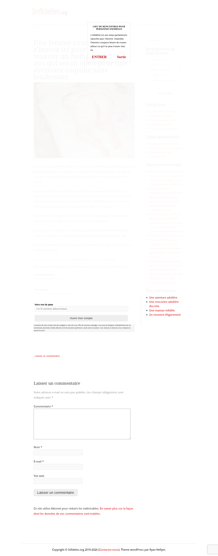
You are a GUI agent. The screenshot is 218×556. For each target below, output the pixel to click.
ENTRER (99, 57)
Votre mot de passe (44, 304)
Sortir (121, 57)
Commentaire (43, 406)
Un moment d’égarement (165, 314)
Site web (39, 476)
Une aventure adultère (163, 297)
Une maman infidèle (162, 310)
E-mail (39, 461)
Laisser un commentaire (47, 356)
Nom (38, 447)
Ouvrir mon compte (81, 318)
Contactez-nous (108, 549)
